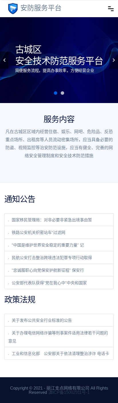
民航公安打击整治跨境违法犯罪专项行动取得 (52, 257)
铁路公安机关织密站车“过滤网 (38, 232)
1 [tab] (55, 93)
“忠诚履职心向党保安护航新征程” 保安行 (48, 270)
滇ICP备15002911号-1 (69, 392)
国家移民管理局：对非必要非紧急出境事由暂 (52, 220)
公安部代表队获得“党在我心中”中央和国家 (49, 282)
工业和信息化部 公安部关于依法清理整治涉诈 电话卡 (60, 353)
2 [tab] (62, 93)
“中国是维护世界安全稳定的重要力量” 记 (48, 245)
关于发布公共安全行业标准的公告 (42, 320)
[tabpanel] (59, 60)
